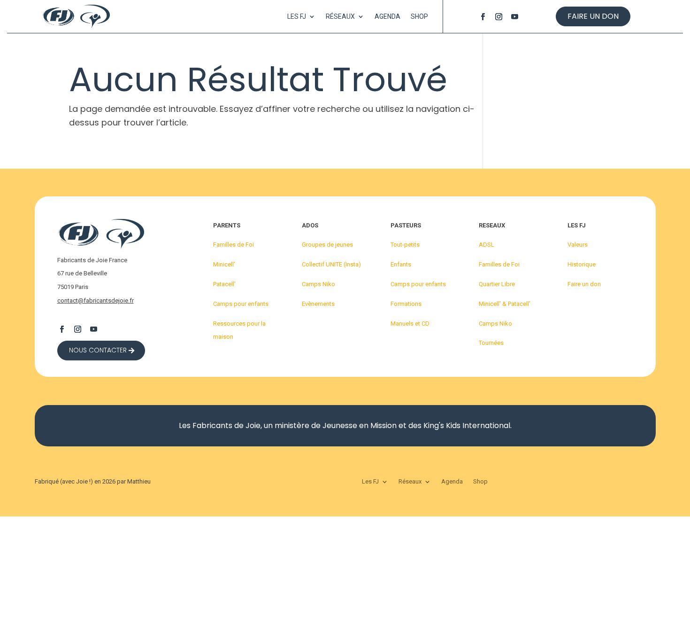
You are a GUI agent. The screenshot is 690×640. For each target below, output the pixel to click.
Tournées (491, 342)
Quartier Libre (497, 284)
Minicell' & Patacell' (504, 303)
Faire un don (593, 16)
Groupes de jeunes (327, 244)
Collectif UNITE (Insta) (331, 264)
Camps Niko (318, 284)
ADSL (486, 244)
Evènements (318, 303)
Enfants (401, 264)
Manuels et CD (410, 323)
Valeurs (577, 244)
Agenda (387, 16)
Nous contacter (98, 350)
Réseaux (340, 16)
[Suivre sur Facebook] (482, 16)
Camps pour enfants (240, 303)
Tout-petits (405, 244)
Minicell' (224, 264)
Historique (581, 264)
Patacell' (224, 284)
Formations (406, 303)
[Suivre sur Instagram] (498, 16)
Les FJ (296, 16)
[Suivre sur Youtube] (514, 16)
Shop (419, 16)
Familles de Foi (233, 244)
